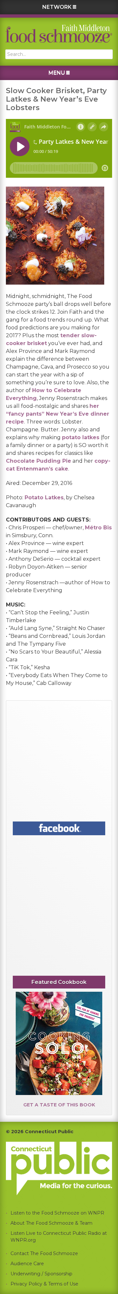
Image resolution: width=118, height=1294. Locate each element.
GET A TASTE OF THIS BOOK (59, 1105)
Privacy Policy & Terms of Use (44, 1284)
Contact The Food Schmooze (44, 1253)
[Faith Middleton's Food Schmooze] (59, 33)
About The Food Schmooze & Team (51, 1223)
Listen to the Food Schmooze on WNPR (57, 1213)
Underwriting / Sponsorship (41, 1274)
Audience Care (27, 1264)
